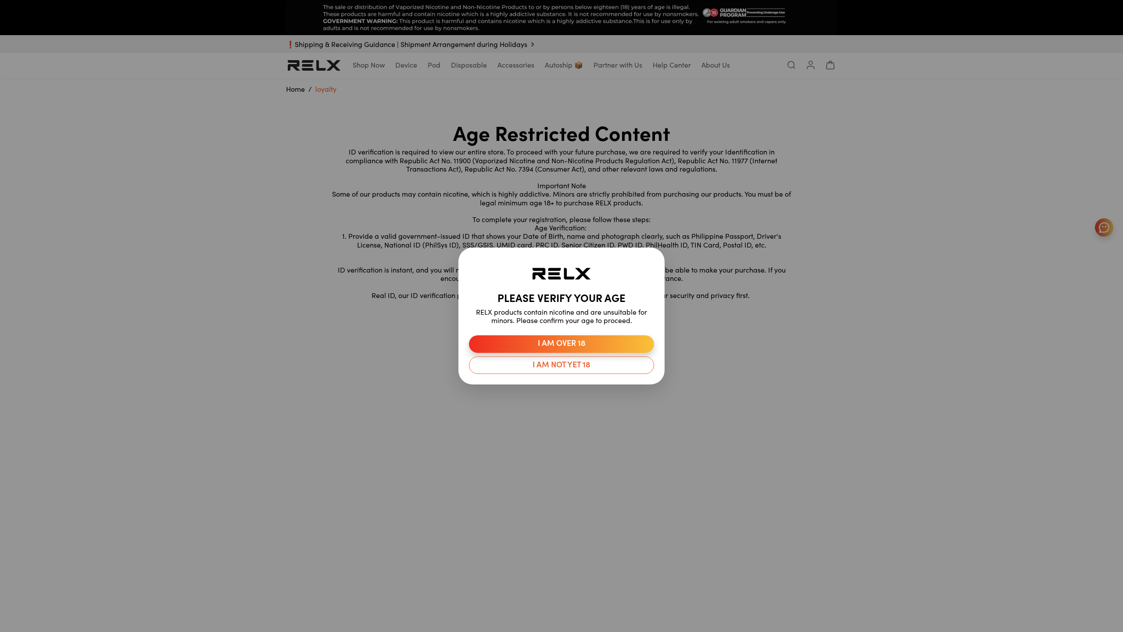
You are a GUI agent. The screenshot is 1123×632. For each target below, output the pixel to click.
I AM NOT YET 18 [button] (561, 365)
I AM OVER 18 (562, 344)
